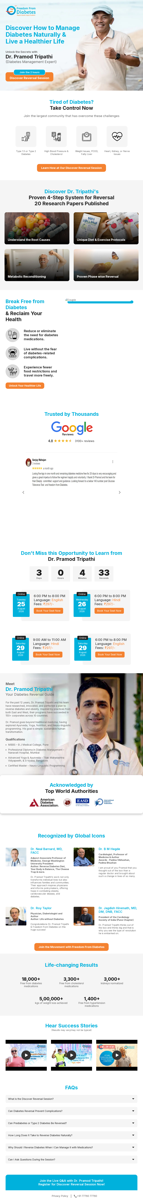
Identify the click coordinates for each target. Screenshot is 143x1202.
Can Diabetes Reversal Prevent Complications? (35, 1111)
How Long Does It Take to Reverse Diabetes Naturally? (40, 1135)
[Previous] (23, 492)
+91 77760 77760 (87, 1195)
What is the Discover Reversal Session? (31, 1098)
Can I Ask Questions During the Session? (31, 1159)
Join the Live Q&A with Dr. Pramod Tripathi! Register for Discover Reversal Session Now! (71, 1182)
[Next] (120, 492)
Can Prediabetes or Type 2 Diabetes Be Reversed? (37, 1123)
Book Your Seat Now (48, 610)
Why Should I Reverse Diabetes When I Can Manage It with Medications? (50, 1147)
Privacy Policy (60, 1195)
